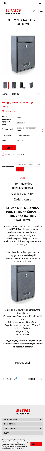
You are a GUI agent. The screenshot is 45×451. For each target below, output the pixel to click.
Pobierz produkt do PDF (14, 154)
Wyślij (20, 169)
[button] (22, 420)
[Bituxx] (38, 94)
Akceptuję (36, 444)
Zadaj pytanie (9, 148)
